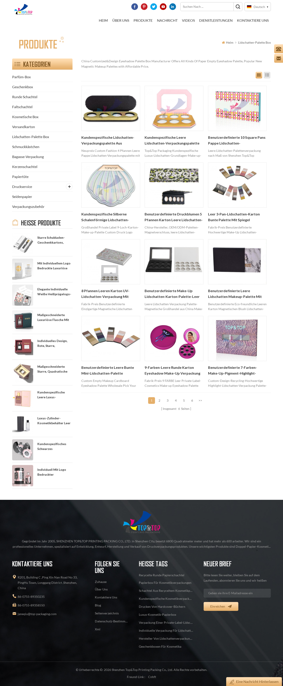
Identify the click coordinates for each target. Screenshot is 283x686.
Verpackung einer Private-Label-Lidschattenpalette (166, 622)
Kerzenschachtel (24, 166)
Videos (188, 20)
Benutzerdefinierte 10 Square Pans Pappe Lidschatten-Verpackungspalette (237, 140)
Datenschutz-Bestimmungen (111, 621)
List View (267, 75)
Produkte (143, 20)
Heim (103, 20)
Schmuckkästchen (25, 147)
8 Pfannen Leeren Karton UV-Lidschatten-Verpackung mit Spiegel (105, 294)
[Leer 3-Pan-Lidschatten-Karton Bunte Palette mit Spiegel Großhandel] (237, 185)
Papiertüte (20, 176)
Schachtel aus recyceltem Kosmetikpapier (166, 590)
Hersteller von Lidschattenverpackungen (166, 638)
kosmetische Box (25, 117)
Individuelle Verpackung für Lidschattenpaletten (166, 630)
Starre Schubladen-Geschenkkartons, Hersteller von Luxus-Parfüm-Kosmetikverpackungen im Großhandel (54, 240)
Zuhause (101, 582)
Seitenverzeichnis (107, 613)
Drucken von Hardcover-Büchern (162, 606)
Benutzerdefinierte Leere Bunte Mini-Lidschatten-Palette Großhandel (107, 370)
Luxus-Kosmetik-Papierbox (157, 614)
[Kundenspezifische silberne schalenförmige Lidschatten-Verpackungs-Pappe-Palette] (110, 185)
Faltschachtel (22, 107)
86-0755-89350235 (31, 596)
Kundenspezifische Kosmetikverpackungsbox (166, 598)
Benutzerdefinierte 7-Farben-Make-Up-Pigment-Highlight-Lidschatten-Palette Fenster (232, 370)
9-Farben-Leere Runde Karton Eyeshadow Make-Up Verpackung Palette (172, 370)
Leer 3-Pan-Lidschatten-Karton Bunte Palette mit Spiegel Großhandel (234, 217)
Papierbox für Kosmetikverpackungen (165, 582)
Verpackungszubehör (28, 206)
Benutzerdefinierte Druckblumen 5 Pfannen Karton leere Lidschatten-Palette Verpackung (174, 217)
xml (97, 629)
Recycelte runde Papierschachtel (161, 575)
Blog (98, 605)
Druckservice (22, 186)
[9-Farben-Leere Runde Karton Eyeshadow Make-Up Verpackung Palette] (174, 338)
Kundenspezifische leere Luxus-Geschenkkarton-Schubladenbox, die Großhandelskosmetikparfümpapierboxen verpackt (54, 395)
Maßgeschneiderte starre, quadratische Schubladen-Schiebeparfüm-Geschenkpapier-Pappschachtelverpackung (54, 369)
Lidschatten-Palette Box (254, 42)
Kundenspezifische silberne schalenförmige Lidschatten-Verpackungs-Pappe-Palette (105, 217)
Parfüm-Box (21, 77)
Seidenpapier (22, 196)
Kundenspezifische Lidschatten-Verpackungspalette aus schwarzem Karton (107, 140)
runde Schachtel (24, 97)
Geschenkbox (22, 87)
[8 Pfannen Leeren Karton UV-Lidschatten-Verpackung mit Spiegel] (110, 261)
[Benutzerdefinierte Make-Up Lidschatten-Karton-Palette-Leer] (174, 261)
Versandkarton (23, 127)
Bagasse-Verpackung (28, 156)
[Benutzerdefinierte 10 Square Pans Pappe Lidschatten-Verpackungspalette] (237, 108)
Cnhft (152, 677)
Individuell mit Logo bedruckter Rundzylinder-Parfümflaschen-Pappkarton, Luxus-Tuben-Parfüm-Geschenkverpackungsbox (54, 472)
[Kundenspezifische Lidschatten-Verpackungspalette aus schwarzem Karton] (110, 108)
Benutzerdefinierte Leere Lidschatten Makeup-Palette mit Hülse (235, 294)
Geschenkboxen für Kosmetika (160, 646)
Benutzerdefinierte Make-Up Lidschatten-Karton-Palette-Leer (172, 294)
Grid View (259, 75)
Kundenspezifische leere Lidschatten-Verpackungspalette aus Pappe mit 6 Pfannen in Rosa (172, 140)
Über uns (120, 20)
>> (200, 400)
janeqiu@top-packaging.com (37, 614)
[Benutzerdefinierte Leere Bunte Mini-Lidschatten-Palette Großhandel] (110, 338)
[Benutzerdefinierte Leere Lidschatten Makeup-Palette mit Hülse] (237, 261)
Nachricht (167, 20)
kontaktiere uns (253, 20)
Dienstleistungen (216, 20)
